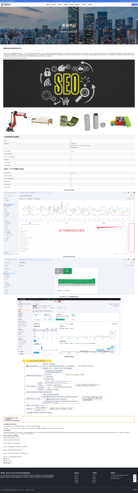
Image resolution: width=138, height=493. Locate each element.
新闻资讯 (77, 4)
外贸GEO (54, 4)
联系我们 (90, 4)
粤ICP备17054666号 (29, 489)
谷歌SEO (48, 4)
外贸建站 (65, 4)
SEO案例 (71, 4)
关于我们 (84, 4)
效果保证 (60, 4)
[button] (134, 5)
